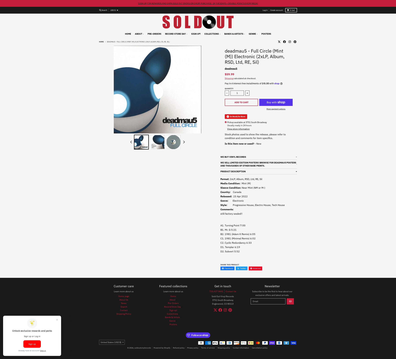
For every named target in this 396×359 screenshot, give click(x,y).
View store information (238, 129)
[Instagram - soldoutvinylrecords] (290, 42)
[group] (141, 142)
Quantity (229, 89)
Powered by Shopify (162, 348)
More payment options (276, 109)
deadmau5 (231, 68)
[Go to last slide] (131, 142)
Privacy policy (192, 348)
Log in (265, 10)
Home (101, 42)
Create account (276, 10)
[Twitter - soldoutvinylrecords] (279, 42)
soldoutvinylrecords (142, 348)
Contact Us (231, 291)
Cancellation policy (259, 348)
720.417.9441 (216, 291)
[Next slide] (184, 142)
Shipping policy (223, 348)
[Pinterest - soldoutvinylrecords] (295, 42)
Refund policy (179, 348)
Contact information (241, 348)
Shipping (229, 78)
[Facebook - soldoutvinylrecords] (284, 42)
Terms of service (208, 348)
